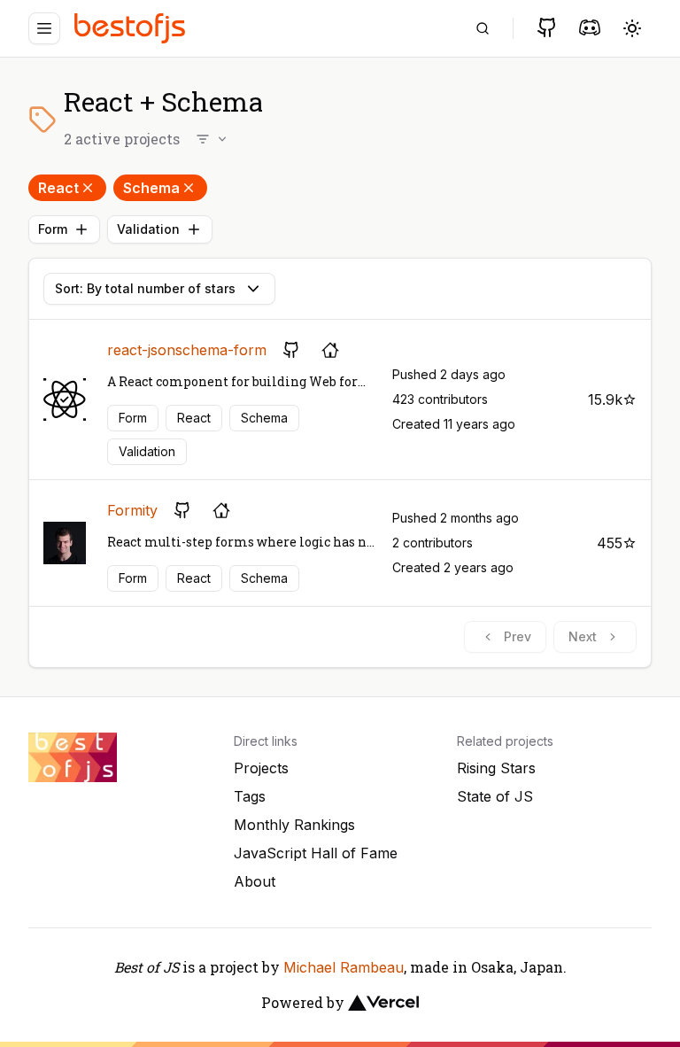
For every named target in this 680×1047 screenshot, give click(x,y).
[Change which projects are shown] (212, 139)
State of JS (495, 796)
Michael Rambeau (343, 967)
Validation (148, 229)
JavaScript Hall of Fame (316, 853)
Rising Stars (496, 768)
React (58, 188)
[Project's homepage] (330, 350)
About (254, 881)
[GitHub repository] (291, 350)
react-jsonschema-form (187, 350)
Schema (151, 188)
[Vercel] (383, 1003)
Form (52, 229)
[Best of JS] (131, 28)
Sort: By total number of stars (145, 288)
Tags (250, 796)
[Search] (482, 28)
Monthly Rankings (294, 825)
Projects (261, 768)
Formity (132, 510)
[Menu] (44, 28)
